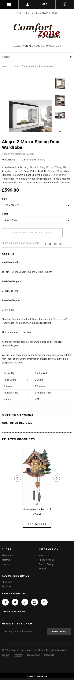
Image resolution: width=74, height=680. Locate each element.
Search (42, 568)
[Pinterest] (55, 243)
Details (8, 254)
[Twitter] (50, 243)
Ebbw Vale (7, 555)
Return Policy (46, 564)
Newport (6, 564)
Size (4, 198)
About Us (44, 555)
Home (5, 66)
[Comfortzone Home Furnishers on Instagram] (34, 602)
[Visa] (5, 655)
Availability (8, 160)
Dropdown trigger (28, 4)
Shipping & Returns (17, 415)
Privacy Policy (46, 560)
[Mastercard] (33, 655)
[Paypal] (49, 655)
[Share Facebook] (45, 243)
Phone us (7, 582)
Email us (6, 586)
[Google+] (60, 243)
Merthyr (6, 560)
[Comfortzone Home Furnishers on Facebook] (5, 602)
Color (5, 213)
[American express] (18, 655)
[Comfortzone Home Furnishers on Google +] (24, 602)
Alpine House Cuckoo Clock (37, 509)
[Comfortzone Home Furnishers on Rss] (44, 602)
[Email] (40, 243)
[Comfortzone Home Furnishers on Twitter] (15, 602)
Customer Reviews (17, 422)
